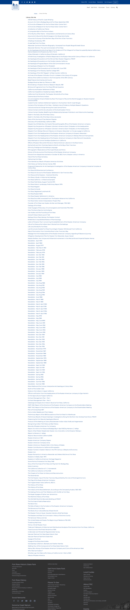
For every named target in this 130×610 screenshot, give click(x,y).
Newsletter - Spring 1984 (36, 377)
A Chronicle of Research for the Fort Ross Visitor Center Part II (47, 26)
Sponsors (86, 602)
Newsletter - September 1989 (37, 363)
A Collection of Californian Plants (38, 29)
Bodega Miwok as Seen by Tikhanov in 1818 (41, 82)
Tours (107, 7)
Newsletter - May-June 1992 (36, 325)
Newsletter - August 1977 (36, 245)
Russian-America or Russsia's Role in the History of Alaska (46, 445)
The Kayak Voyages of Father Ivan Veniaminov (42, 494)
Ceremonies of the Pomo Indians (38, 96)
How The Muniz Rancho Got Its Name (40, 210)
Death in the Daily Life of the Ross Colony (41, 114)
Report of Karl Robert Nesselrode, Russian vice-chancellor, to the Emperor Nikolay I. (54, 431)
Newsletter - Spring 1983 (35, 374)
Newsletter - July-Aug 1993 (36, 290)
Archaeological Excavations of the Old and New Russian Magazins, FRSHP (51, 59)
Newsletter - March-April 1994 (37, 311)
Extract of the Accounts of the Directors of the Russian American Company (52, 152)
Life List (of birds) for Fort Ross (37, 226)
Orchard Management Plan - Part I (39, 398)
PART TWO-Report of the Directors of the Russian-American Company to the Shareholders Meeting (60, 407)
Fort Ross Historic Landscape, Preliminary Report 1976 (45, 184)
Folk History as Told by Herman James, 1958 (42, 164)
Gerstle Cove (51, 570)
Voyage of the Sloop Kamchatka (38, 541)
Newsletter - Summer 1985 (36, 384)
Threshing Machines (34, 522)
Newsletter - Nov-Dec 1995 (36, 346)
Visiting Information (17, 566)
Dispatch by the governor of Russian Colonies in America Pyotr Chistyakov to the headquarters (58, 126)
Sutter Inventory (33, 466)
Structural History (16, 593)
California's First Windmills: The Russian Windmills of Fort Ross (48, 94)
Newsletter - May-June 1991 (36, 323)
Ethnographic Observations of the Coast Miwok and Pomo (46, 150)
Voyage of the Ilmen (34, 539)
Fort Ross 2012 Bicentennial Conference (40, 170)
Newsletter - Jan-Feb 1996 (36, 266)
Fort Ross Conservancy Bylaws (91, 593)
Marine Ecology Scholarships (19, 575)
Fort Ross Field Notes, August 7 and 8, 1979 (41, 182)
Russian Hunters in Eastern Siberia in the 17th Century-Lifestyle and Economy (52, 449)
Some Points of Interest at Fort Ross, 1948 (41, 461)
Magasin (50, 591)
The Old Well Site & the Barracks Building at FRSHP (44, 499)
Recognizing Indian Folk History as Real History (43, 424)
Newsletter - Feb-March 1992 (37, 248)
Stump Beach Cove (52, 576)
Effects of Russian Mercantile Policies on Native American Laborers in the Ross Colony (55, 143)
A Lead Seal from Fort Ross (36, 43)
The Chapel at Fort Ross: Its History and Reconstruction (45, 473)
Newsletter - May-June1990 (36, 320)
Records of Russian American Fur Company (42, 426)
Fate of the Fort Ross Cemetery (38, 157)
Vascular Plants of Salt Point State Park (40, 536)
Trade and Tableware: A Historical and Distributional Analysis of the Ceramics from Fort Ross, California (61, 527)
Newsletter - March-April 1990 (37, 304)
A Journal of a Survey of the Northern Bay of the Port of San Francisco (50, 38)
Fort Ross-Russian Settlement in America (41, 196)
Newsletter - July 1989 (35, 278)
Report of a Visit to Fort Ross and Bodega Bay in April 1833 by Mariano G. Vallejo (53, 428)
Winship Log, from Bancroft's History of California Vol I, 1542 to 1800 (49, 553)
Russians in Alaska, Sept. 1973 (37, 457)
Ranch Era (14, 589)
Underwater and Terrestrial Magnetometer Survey (44, 532)
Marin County (87, 574)
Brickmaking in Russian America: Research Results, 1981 (45, 84)
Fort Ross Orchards (34, 189)
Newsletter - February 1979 (36, 252)
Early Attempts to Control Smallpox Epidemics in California (47, 140)
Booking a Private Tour (53, 586)
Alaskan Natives (16, 584)
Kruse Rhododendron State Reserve (56, 574)
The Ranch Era (32, 503)
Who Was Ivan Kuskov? (35, 550)
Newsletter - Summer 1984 (36, 381)
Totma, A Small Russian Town (37, 525)
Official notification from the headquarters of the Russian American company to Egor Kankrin (58, 393)
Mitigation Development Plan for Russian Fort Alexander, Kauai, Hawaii (51, 236)
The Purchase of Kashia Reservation (39, 501)
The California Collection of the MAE (39, 471)
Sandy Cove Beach (88, 564)
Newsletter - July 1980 (35, 276)
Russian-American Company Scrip (39, 442)
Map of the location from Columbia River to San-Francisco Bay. (48, 231)
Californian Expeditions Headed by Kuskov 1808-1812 (44, 92)
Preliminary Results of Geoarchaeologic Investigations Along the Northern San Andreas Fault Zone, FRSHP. (62, 417)
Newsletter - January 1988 (36, 269)
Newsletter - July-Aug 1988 (36, 283)
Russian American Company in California (22, 587)
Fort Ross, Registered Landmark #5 (39, 191)
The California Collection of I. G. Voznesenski (42, 468)
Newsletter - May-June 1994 (36, 330)
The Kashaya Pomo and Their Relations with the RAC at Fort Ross (49, 492)
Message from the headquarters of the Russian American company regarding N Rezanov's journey (59, 233)
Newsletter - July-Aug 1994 (36, 292)
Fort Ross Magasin (34, 186)
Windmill (50, 602)
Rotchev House (51, 590)
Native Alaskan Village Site (54, 608)
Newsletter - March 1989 (35, 302)
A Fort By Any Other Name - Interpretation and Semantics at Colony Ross (51, 34)
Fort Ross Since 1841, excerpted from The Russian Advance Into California (51, 198)
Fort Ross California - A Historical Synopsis (41, 179)
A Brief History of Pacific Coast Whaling (40, 19)
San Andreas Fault (88, 567)
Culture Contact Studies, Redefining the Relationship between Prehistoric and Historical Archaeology (60, 112)
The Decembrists (33, 475)
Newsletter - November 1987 (37, 351)
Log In (115, 2)
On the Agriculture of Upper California (40, 395)
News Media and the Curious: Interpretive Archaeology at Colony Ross (50, 386)
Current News (92, 2)
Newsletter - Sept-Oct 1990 (36, 365)
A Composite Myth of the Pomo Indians (40, 31)
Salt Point (94, 7)
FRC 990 (86, 595)
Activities (14, 568)
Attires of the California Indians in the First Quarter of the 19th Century (50, 77)
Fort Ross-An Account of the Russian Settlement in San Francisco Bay (50, 172)
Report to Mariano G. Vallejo (37, 433)
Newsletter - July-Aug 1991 (36, 285)
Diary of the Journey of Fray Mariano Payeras (42, 119)
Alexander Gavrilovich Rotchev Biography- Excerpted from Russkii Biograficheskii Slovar (56, 45)
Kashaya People (16, 586)
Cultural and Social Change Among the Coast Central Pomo (47, 107)
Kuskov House (51, 593)
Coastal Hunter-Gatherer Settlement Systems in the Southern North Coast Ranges (54, 103)
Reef (88, 7)
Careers (85, 590)
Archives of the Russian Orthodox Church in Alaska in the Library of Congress (52, 75)
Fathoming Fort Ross (35, 159)
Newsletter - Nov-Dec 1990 (36, 334)
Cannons (50, 600)
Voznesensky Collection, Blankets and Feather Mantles (45, 543)
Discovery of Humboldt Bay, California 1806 (41, 121)
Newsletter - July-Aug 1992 (36, 287)
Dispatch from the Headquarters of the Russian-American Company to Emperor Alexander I (57, 133)
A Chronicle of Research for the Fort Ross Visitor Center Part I (47, 24)
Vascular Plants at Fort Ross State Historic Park (43, 534)
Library (113, 7)
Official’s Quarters (52, 595)
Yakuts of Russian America (36, 555)
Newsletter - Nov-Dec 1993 (36, 341)
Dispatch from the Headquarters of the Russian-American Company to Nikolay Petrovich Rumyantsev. (61, 135)
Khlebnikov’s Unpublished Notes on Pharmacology (44, 219)
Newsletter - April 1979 (35, 241)
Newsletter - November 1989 (37, 356)
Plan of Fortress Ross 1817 (36, 410)
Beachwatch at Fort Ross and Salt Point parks (23, 607)
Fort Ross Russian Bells (35, 194)
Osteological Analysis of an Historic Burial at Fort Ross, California (48, 403)
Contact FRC (87, 586)
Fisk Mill (50, 572)
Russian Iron (32, 452)
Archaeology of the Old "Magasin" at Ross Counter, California (47, 73)
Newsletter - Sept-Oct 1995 (36, 372)
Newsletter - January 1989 (36, 271)
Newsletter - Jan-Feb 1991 (36, 257)
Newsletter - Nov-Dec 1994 (36, 344)
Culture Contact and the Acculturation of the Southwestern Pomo (49, 110)
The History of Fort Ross (35, 485)
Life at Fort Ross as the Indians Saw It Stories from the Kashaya (48, 224)
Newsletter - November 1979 (37, 349)
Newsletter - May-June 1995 (36, 332)
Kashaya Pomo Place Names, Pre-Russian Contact (44, 217)
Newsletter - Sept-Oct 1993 (36, 370)
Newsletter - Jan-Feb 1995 (36, 264)
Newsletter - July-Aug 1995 (36, 295)
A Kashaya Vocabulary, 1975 (36, 41)
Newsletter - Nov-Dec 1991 (36, 337)
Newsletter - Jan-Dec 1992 (36, 255)
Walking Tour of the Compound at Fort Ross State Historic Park (48, 546)
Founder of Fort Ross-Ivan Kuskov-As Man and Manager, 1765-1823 (49, 203)
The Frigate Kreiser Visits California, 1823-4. (41, 482)
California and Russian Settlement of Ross (41, 89)
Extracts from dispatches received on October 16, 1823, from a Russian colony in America (56, 154)
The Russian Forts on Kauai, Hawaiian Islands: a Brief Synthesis (48, 513)
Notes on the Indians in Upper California (41, 391)
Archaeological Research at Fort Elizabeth (41, 66)
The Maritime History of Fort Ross (38, 496)
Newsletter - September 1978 (37, 358)
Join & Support (108, 2)
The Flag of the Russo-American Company (41, 480)
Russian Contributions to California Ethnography (43, 447)
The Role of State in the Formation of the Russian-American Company (50, 506)
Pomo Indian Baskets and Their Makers (40, 412)
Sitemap (86, 604)
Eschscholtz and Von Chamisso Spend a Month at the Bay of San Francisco (52, 145)
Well (49, 599)
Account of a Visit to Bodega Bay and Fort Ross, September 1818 (48, 22)
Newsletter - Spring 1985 (35, 379)
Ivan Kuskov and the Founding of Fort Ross (41, 212)
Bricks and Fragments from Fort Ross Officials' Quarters (46, 87)
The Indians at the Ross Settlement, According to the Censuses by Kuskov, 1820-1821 (54, 489)
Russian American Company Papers (39, 440)
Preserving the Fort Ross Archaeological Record (43, 419)
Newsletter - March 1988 (35, 299)
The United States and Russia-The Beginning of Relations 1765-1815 (49, 520)
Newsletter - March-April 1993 (37, 309)
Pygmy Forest (51, 578)
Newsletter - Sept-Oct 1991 (36, 367)
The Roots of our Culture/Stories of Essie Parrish (43, 511)
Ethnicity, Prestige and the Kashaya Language (42, 147)
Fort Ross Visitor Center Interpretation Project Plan (44, 201)
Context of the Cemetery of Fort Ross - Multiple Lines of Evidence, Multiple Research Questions (58, 105)
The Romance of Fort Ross (36, 508)
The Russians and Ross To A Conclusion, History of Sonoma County (49, 515)
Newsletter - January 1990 (36, 273)
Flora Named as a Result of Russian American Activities (45, 161)
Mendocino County (88, 576)
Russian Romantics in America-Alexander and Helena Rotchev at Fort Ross (52, 454)
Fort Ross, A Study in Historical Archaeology (42, 177)
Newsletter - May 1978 (35, 316)
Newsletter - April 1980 (35, 243)
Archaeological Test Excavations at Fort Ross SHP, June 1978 (47, 68)
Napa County (87, 578)
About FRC (84, 2)
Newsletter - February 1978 (36, 250)
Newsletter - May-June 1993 (36, 327)
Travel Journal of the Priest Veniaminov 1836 (42, 529)
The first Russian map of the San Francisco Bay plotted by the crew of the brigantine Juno (57, 478)
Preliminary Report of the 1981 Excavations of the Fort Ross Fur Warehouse (51, 414)
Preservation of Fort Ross (18, 591)
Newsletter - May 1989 (35, 318)
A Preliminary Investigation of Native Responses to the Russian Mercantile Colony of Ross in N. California (61, 56)
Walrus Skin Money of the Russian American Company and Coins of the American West (56, 548)
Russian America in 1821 (35, 438)
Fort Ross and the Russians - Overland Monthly (43, 175)
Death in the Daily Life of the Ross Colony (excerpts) (44, 117)
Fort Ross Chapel (52, 588)
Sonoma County (87, 579)
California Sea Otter (52, 564)
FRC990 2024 (87, 599)
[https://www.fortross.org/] (15, 5)
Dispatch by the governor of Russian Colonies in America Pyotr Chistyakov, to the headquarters (58, 128)
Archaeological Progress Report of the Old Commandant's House (49, 63)
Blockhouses (51, 597)
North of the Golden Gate (36, 388)
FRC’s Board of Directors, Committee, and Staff (95, 600)
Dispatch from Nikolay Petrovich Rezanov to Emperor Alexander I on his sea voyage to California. (59, 131)
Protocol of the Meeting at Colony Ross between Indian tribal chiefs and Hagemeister (55, 421)
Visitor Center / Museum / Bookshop (56, 584)
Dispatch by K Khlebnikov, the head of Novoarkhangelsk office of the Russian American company (59, 124)
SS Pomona (86, 565)
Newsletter (100, 2)
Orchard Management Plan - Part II (39, 400)
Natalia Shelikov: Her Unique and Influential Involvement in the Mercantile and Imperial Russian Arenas (61, 238)
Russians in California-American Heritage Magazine (44, 459)
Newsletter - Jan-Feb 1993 (36, 259)
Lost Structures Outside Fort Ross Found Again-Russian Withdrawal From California (55, 229)
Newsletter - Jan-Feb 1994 (36, 262)
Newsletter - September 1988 (37, 360)
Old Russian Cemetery (53, 604)
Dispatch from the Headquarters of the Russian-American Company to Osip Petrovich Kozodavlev (59, 138)
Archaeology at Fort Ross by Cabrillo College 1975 (43, 70)
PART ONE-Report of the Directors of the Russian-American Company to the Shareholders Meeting (59, 405)
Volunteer (101, 7)
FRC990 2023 (87, 597)
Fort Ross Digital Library (18, 582)
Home (35, 13)
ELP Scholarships (16, 573)
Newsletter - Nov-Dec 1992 (36, 339)
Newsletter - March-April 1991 (37, 306)
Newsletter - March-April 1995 (37, 313)
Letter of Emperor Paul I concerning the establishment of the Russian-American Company (57, 222)
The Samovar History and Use (37, 518)
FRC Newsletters (87, 588)
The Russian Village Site (53, 606)
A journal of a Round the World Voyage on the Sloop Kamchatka (48, 36)
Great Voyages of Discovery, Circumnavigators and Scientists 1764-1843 (50, 208)
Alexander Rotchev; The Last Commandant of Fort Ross (45, 48)
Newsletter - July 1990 (35, 280)
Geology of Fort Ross (34, 205)
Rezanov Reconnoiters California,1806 (40, 435)
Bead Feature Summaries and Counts (40, 80)
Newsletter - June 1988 (35, 297)
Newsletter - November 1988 (37, 353)
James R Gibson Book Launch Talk (39, 215)
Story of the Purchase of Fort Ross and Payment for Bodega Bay (48, 464)
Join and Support (88, 591)
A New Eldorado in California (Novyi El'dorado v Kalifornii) (46, 54)
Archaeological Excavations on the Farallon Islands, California (47, 61)
